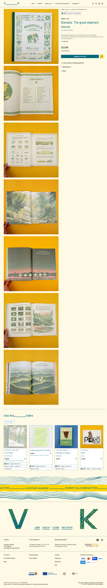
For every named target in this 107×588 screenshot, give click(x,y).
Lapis (82, 456)
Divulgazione (8, 468)
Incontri (67, 527)
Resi (64, 71)
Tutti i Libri (8, 422)
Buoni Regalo (33, 558)
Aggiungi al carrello (80, 56)
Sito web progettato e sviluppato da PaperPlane (90, 582)
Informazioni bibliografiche (73, 63)
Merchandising (33, 555)
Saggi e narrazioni (15, 463)
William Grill (65, 19)
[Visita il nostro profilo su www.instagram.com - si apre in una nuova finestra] (102, 540)
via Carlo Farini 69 (9, 544)
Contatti (57, 555)
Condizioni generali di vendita (40, 584)
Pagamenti (58, 558)
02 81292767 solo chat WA (11, 548)
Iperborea (59, 456)
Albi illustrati (77, 13)
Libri (32, 3)
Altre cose (48, 3)
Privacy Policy (7, 584)
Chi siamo (7, 555)
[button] (101, 56)
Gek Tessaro (85, 450)
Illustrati (88, 468)
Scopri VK (75, 3)
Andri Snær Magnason (62, 450)
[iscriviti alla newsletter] (53, 488)
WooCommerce (99, 584)
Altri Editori (8, 456)
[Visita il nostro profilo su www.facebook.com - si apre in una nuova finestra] (97, 540)
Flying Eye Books (67, 30)
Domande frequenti (9, 558)
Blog (5, 561)
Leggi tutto (65, 41)
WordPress (91, 584)
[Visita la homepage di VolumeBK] (11, 3)
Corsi (55, 527)
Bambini (70, 13)
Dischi (39, 3)
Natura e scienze (9, 466)
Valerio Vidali (14, 450)
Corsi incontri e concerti (62, 3)
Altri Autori (8, 450)
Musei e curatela (96, 468)
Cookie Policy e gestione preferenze (21, 584)
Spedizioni (67, 67)
